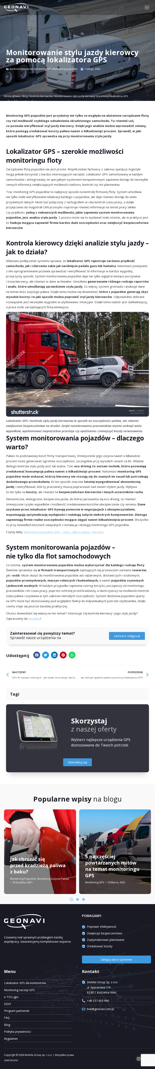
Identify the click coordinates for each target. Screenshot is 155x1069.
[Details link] (14, 849)
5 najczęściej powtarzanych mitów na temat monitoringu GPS (112, 865)
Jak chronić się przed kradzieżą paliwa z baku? (38, 865)
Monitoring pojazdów (65, 69)
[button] (36, 655)
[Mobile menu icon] (147, 7)
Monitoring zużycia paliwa (53, 878)
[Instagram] (138, 1058)
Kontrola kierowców (21, 69)
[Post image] (40, 851)
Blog (25, 96)
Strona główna (12, 96)
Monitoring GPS (42, 69)
